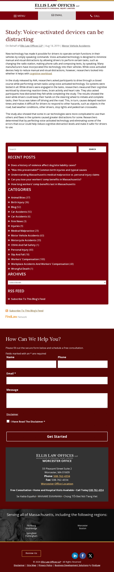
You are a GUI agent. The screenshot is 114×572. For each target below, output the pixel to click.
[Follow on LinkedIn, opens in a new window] (75, 555)
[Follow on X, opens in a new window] (90, 555)
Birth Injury (17, 202)
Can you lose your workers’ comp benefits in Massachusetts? (46, 179)
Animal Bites (18, 197)
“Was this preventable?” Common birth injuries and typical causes (49, 170)
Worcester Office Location (57, 483)
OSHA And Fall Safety (23, 245)
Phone (62, 357)
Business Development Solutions (71, 565)
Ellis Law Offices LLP (31, 45)
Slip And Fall (18, 254)
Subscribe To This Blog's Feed (28, 299)
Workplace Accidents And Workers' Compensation (40, 264)
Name (10, 357)
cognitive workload (41, 73)
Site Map (31, 565)
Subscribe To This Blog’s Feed (26, 310)
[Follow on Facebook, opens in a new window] (82, 555)
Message (12, 390)
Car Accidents (19, 211)
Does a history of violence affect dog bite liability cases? (43, 165)
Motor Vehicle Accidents (76, 45)
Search (92, 149)
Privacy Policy (45, 565)
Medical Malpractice (22, 230)
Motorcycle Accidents (23, 240)
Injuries (15, 226)
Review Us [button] (31, 553)
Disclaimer (12, 414)
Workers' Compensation (25, 259)
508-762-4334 (61, 476)
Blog (13, 207)
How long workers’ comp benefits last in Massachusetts (43, 184)
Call (97, 16)
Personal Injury (19, 249)
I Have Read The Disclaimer (28, 421)
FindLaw (96, 565)
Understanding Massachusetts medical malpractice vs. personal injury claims (55, 174)
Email (11, 373)
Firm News (17, 221)
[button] (19, 16)
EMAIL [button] (58, 15)
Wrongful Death (20, 268)
